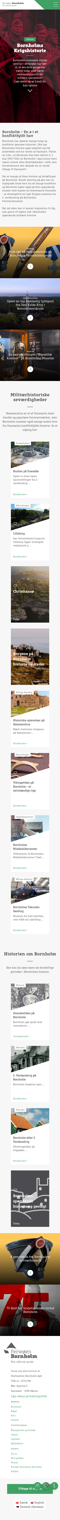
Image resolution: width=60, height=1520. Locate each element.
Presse (14, 1463)
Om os (14, 1454)
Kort (13, 1416)
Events (14, 1435)
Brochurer (16, 1407)
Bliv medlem (17, 1458)
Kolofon (14, 1472)
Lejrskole (15, 1439)
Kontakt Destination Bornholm (26, 1467)
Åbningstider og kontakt (23, 1430)
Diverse (15, 1420)
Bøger (14, 1411)
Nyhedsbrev (17, 1444)
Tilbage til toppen (30, 1489)
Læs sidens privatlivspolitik (29, 1396)
